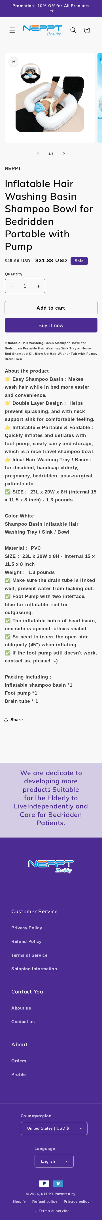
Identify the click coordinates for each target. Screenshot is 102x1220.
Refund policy (44, 1202)
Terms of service (54, 1211)
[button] (12, 30)
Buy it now (51, 325)
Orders (18, 1060)
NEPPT (48, 1194)
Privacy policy (77, 1202)
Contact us (23, 1021)
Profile (18, 1074)
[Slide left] (38, 153)
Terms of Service (29, 955)
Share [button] (16, 719)
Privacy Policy (26, 927)
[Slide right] (64, 153)
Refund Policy (26, 941)
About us (21, 1008)
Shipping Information (34, 968)
